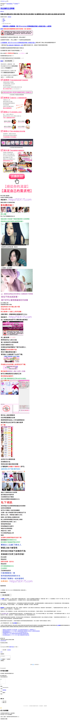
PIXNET (27, 705)
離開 (6, 718)
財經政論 (9, 16)
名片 (3, 21)
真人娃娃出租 (10, 45)
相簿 (3, 19)
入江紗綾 (58, 625)
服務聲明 (45, 705)
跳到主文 (2, 11)
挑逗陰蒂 (2, 607)
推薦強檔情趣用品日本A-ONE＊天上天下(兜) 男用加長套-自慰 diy (15, 632)
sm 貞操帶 (2, 598)
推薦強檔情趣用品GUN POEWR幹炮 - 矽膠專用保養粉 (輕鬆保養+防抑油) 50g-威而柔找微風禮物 (21, 631)
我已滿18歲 (2, 718)
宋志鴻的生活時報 (7, 8)
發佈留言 (2, 660)
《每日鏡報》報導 (4, 613)
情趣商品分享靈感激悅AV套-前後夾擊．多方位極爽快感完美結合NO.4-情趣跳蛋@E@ (19, 629)
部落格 (4, 20)
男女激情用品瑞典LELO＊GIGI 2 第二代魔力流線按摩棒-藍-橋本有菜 (16, 635)
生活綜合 (9, 649)
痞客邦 (10, 646)
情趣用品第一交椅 (18, 45)
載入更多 (2, 653)
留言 (13, 646)
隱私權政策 (41, 705)
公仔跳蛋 (15, 623)
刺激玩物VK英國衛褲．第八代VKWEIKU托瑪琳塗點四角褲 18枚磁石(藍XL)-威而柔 (27, 26)
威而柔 (1, 28)
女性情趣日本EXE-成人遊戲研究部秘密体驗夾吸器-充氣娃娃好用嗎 (16, 633)
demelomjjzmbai (3, 640)
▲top (1, 651)
